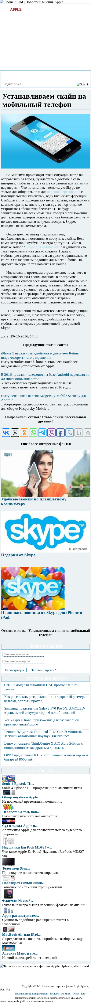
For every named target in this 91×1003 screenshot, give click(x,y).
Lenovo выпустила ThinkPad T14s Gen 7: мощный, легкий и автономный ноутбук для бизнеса (43, 734)
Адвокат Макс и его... (20, 953)
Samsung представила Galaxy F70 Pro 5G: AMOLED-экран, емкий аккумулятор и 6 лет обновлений (44, 710)
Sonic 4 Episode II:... (18, 784)
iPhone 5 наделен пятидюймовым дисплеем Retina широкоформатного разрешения (40, 355)
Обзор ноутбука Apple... (21, 797)
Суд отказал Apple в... (19, 826)
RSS (83, 993)
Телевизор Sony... (16, 868)
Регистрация (14, 670)
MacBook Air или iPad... (21, 934)
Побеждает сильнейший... (23, 883)
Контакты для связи (60, 993)
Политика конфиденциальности (31, 993)
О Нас (76, 993)
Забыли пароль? (43, 670)
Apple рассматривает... (20, 916)
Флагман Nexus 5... (17, 901)
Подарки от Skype (18, 554)
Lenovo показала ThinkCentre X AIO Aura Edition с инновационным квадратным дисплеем (43, 745)
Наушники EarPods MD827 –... (27, 847)
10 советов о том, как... (21, 812)
